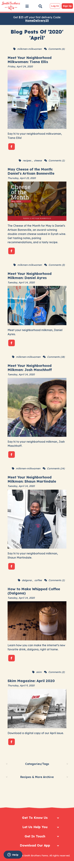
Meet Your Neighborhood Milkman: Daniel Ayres (30, 275)
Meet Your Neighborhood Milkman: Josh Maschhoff (30, 367)
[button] (27, 6)
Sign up (67, 6)
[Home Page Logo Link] (11, 6)
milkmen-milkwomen (29, 48)
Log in (55, 6)
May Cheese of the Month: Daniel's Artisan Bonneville (31, 171)
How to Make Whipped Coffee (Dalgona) (34, 591)
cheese (38, 160)
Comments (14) (56, 468)
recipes (27, 160)
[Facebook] (11, 146)
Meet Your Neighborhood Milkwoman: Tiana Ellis (30, 59)
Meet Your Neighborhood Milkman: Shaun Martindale (32, 479)
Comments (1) (57, 160)
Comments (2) (56, 672)
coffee (38, 580)
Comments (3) (57, 264)
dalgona (27, 580)
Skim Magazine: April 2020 (31, 681)
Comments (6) (56, 48)
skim (39, 672)
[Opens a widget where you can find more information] (12, 855)
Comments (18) (56, 356)
